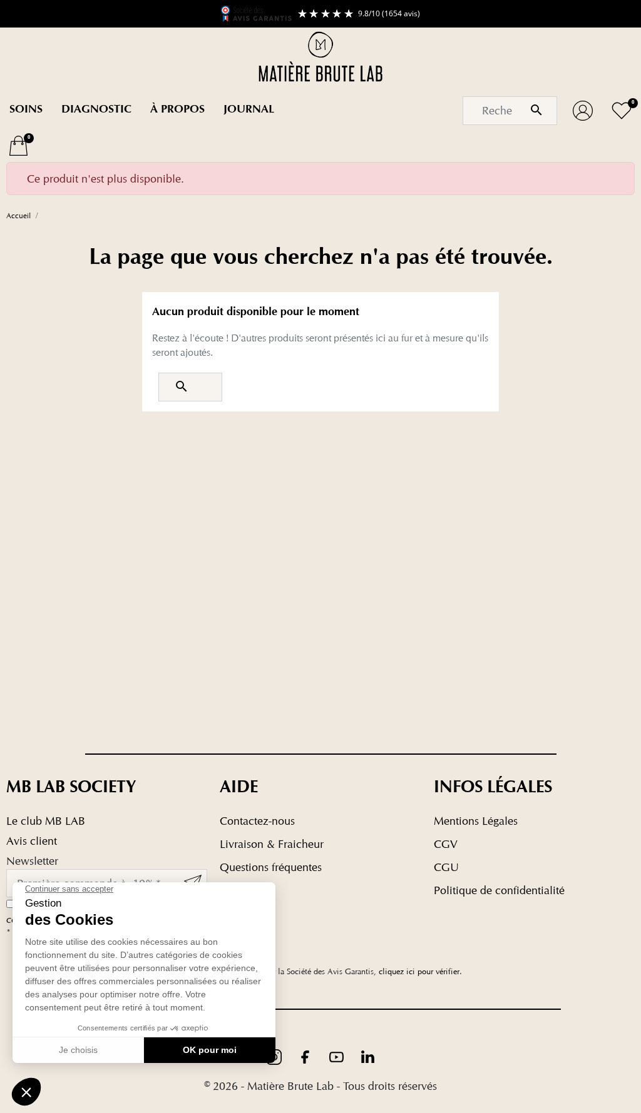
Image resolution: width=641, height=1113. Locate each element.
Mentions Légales (476, 820)
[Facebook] (306, 1055)
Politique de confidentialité (499, 890)
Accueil (18, 215)
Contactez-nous (257, 820)
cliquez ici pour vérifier (419, 971)
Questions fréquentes (271, 867)
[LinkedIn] (368, 1055)
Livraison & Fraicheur (272, 843)
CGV (446, 843)
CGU (446, 867)
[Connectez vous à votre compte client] (583, 110)
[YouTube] (338, 1055)
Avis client (31, 840)
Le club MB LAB (45, 820)
